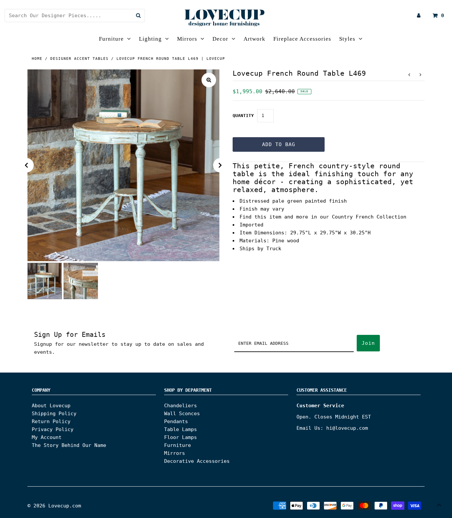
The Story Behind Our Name (69, 445)
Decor (220, 39)
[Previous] (26, 165)
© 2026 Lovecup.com (54, 506)
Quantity (243, 115)
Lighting (150, 39)
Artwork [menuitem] (254, 39)
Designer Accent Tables (79, 59)
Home (37, 59)
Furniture (111, 39)
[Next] (220, 165)
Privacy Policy (52, 429)
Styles (347, 39)
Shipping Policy (54, 414)
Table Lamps (180, 429)
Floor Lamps (180, 437)
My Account (47, 437)
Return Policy (51, 421)
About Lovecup (51, 406)
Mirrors (187, 39)
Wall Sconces (182, 414)
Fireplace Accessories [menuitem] (302, 39)
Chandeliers (180, 406)
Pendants (176, 421)
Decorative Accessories (197, 461)
